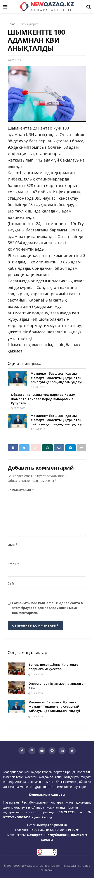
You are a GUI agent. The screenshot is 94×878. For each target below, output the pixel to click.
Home (11, 24)
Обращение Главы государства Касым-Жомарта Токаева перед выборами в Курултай (44, 399)
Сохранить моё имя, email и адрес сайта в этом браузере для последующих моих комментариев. (47, 608)
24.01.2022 (14, 60)
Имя (13, 545)
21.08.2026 (39, 387)
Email (13, 564)
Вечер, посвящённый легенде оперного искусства (53, 666)
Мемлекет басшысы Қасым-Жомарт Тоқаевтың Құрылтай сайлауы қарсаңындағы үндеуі (56, 377)
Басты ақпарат (28, 24)
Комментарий (21, 490)
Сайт (12, 583)
